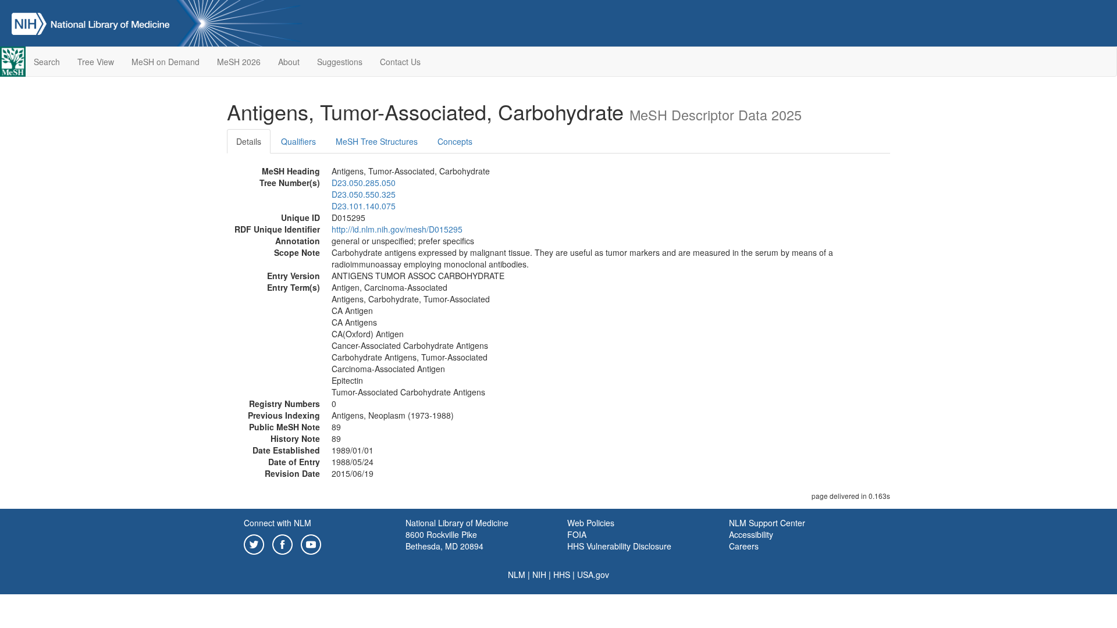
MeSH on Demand (165, 61)
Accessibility (751, 534)
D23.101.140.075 (364, 206)
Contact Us (400, 61)
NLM (516, 574)
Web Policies (590, 523)
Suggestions (339, 61)
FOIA (576, 534)
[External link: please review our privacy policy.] (254, 543)
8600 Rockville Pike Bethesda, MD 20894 (444, 540)
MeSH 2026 (239, 61)
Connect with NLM (277, 523)
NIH (539, 574)
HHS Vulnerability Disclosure (619, 546)
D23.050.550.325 (364, 194)
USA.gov (593, 574)
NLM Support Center (767, 523)
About (289, 61)
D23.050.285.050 (364, 182)
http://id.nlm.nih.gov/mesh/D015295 (397, 229)
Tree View (95, 61)
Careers (744, 546)
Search (47, 61)
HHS (561, 574)
